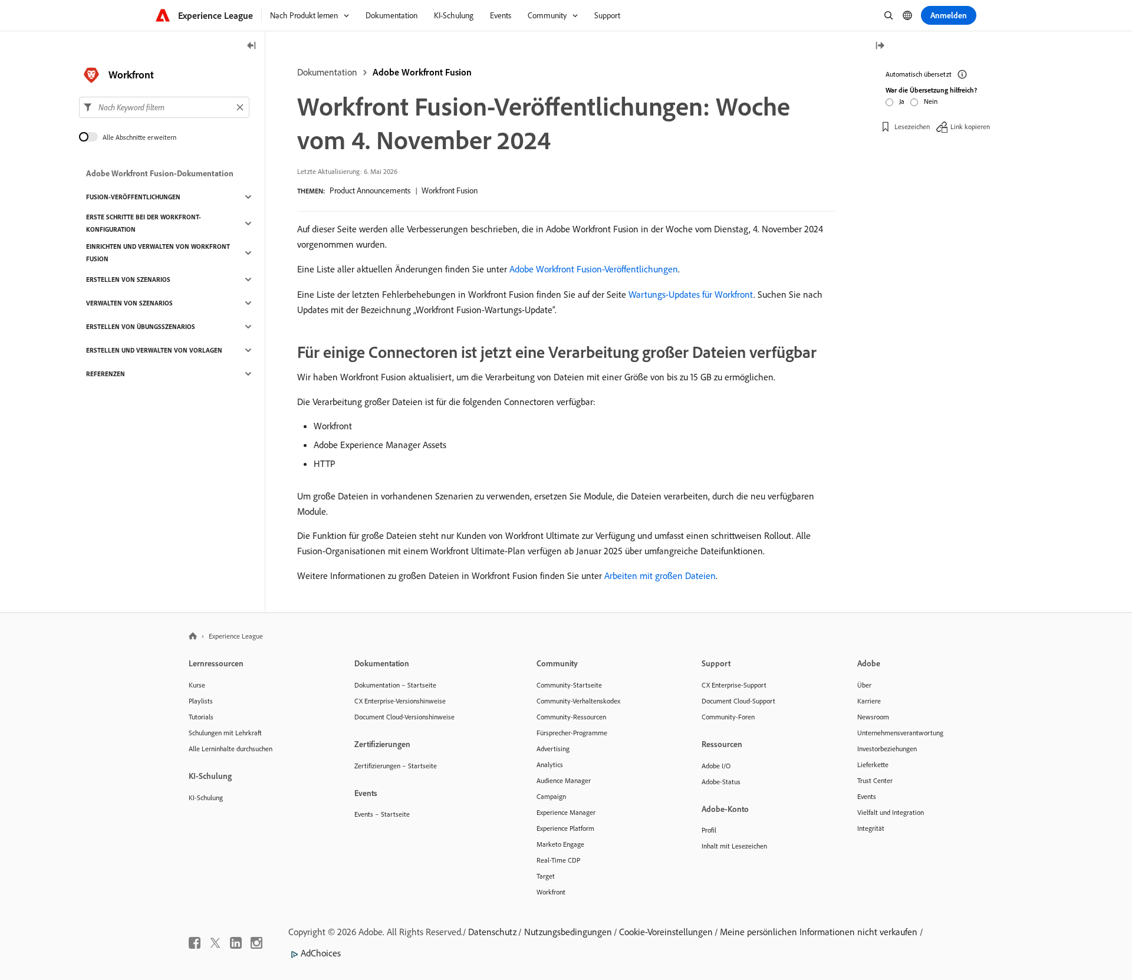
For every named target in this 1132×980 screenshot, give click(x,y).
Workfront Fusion (450, 190)
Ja (901, 101)
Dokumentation (327, 72)
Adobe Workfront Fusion (422, 72)
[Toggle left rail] (252, 46)
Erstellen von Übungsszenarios (140, 327)
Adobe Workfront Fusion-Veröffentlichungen (593, 269)
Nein (930, 101)
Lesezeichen (912, 126)
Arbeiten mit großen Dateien (660, 575)
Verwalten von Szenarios (129, 303)
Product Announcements (370, 190)
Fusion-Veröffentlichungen (133, 197)
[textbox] (164, 107)
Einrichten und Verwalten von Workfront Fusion (158, 252)
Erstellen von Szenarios (128, 279)
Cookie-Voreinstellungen (666, 932)
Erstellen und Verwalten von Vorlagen (154, 350)
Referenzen (105, 374)
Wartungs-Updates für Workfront (690, 294)
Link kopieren (970, 126)
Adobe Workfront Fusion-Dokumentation (159, 173)
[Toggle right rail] (880, 46)
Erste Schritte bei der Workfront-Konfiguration (143, 223)
